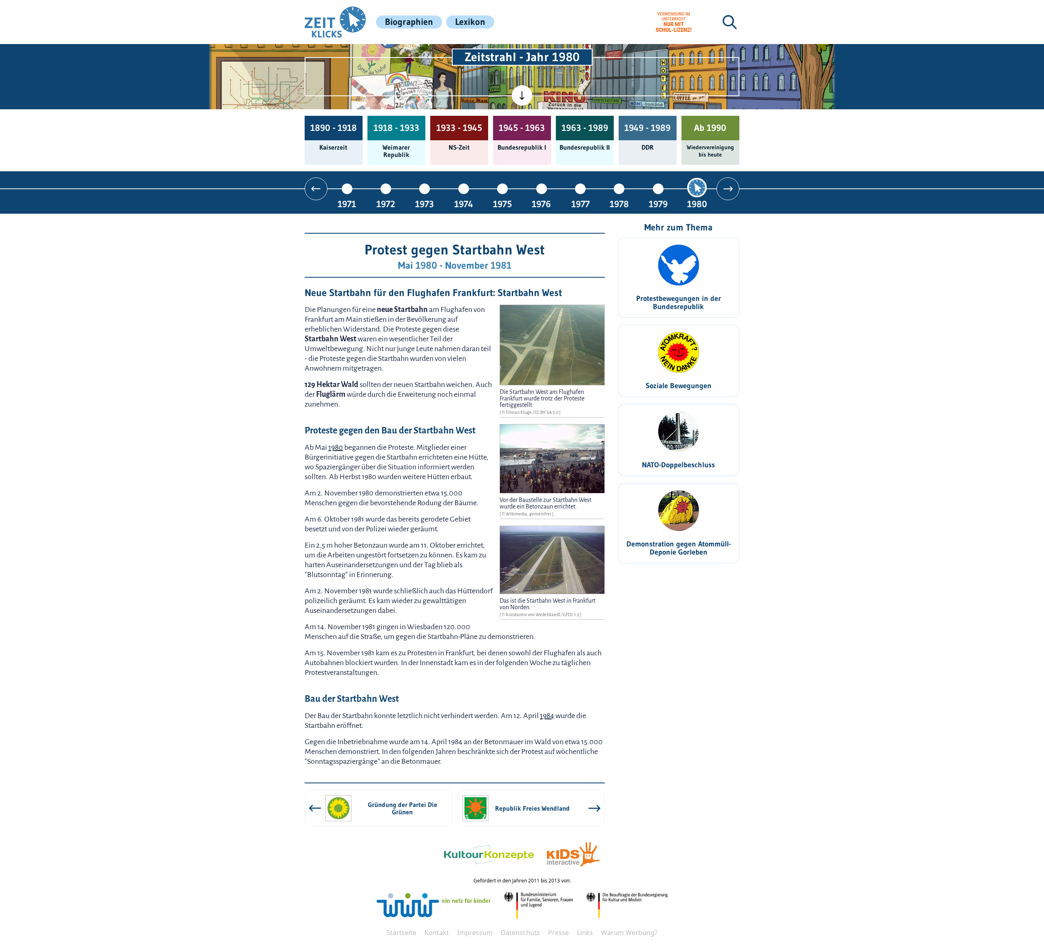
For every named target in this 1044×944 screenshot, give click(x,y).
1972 (385, 204)
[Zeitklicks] (335, 22)
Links (585, 932)
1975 (502, 204)
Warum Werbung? (629, 932)
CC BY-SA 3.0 (547, 412)
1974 (463, 204)
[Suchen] (729, 22)
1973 (424, 204)
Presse (558, 932)
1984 (547, 716)
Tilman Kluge (519, 412)
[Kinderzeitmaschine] (412, 54)
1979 (658, 204)
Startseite (401, 932)
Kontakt (437, 932)
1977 (580, 204)
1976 (541, 204)
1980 (697, 204)
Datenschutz (520, 932)
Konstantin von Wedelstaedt (533, 614)
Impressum (475, 932)
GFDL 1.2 (571, 614)
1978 (619, 204)
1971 (347, 204)
